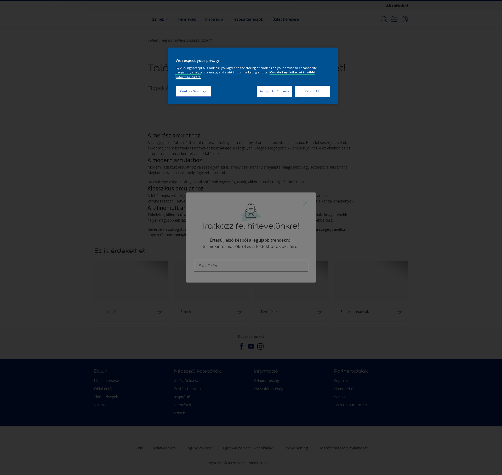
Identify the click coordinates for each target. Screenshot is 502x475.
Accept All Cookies (274, 91)
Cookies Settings (193, 91)
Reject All (312, 91)
